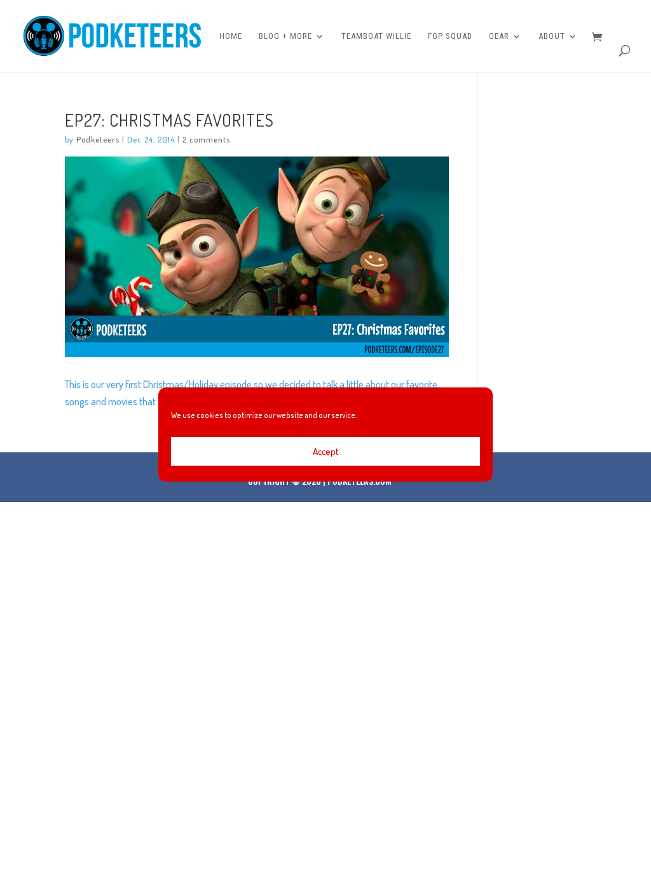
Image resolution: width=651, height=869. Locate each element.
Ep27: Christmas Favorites (169, 119)
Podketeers (98, 139)
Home (230, 36)
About (551, 36)
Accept (326, 451)
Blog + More (285, 36)
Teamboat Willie (376, 36)
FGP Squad (450, 36)
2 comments (206, 139)
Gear (499, 36)
